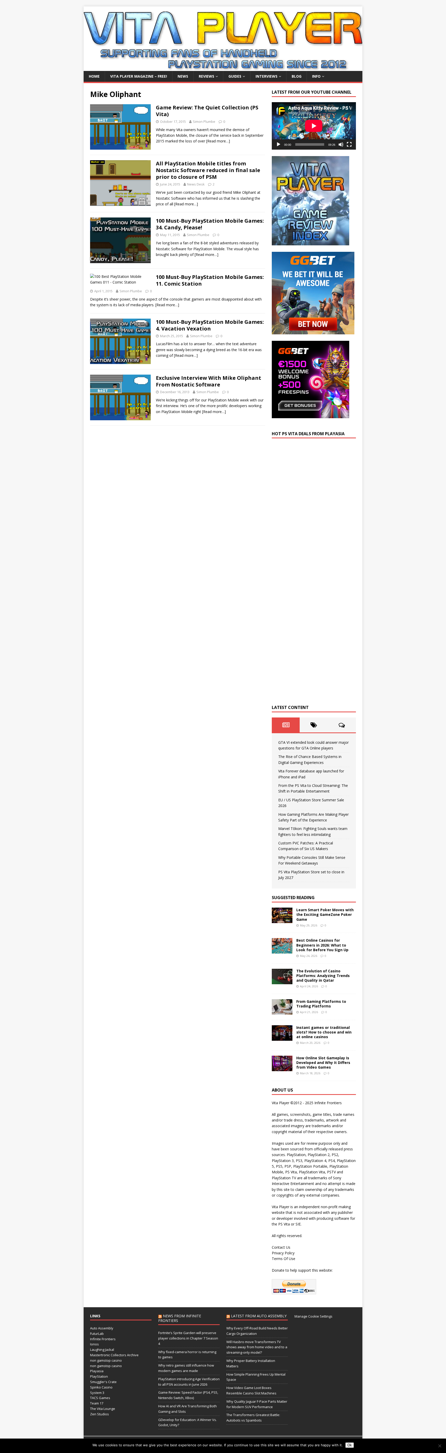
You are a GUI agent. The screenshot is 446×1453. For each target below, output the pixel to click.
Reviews (206, 76)
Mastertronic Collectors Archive (114, 1355)
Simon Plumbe (204, 121)
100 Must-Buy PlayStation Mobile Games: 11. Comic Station (210, 280)
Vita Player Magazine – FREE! (138, 76)
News (183, 76)
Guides (234, 76)
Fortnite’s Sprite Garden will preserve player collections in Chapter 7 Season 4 (188, 1338)
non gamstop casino (106, 1360)
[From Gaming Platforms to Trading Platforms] (282, 1011)
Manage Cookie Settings (313, 1316)
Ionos (94, 1344)
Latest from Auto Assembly (258, 1315)
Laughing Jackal (102, 1349)
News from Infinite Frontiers (179, 1318)
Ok (349, 1445)
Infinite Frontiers (103, 1339)
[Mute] (341, 144)
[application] (314, 125)
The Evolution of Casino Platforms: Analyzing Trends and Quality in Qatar (323, 975)
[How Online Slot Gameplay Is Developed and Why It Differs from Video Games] (282, 1067)
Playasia (96, 1371)
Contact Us (281, 1247)
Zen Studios (99, 1414)
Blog (296, 76)
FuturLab (97, 1333)
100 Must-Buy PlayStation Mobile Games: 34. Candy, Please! (210, 224)
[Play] (278, 144)
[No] (439, 1445)
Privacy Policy (283, 1252)
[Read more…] (218, 141)
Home (94, 76)
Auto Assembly (101, 1328)
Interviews (266, 76)
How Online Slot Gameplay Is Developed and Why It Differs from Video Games (323, 1062)
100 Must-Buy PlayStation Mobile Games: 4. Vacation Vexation (210, 325)
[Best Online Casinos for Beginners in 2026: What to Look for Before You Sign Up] (282, 950)
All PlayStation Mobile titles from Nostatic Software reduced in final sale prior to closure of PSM (208, 170)
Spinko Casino (101, 1387)
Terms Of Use (283, 1258)
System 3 (97, 1392)
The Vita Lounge (102, 1408)
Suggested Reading (293, 897)
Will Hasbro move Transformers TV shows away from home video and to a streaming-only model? (256, 1347)
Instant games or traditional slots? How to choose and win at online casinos (324, 1032)
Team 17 (96, 1403)
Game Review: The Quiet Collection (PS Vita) (207, 111)
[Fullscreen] (349, 144)
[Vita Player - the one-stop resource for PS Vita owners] (223, 68)
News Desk (196, 184)
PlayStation (99, 1376)
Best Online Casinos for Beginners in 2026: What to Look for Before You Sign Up (322, 945)
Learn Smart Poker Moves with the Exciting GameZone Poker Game (325, 914)
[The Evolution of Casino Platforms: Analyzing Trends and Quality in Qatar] (282, 981)
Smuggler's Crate (103, 1381)
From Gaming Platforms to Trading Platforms (321, 1003)
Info (316, 76)
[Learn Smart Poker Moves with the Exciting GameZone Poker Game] (282, 920)
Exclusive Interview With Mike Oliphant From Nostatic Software (208, 381)
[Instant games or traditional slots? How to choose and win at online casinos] (282, 1037)
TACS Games (100, 1397)
